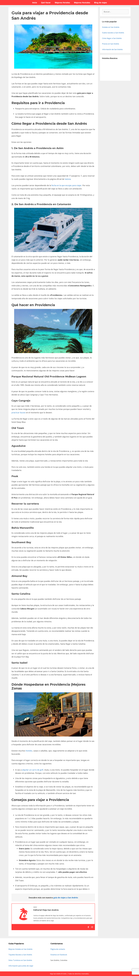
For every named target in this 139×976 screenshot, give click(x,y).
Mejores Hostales (82, 2)
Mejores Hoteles (62, 2)
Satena (68, 179)
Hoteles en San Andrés (110, 27)
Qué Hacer (46, 2)
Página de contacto (57, 949)
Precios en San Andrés (110, 44)
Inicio (34, 2)
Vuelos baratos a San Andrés (113, 33)
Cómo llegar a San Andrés (112, 38)
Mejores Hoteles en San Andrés (20, 949)
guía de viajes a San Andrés (65, 897)
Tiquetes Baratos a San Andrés (20, 955)
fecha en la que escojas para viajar (66, 185)
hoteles (29, 750)
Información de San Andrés (112, 49)
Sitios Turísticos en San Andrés (20, 960)
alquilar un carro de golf (32, 770)
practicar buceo (18, 412)
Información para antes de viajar (20, 966)
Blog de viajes (100, 2)
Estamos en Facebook (58, 955)
